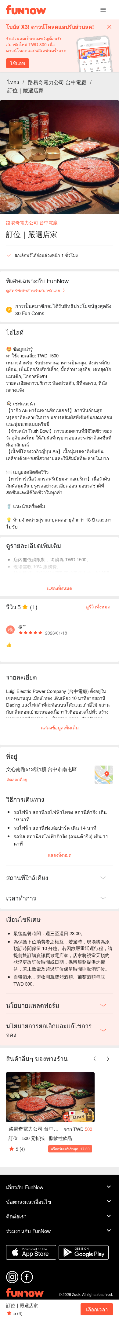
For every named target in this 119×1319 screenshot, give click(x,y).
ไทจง (13, 82)
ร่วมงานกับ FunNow (28, 1231)
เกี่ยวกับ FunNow (24, 1187)
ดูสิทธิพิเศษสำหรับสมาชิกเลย (33, 290)
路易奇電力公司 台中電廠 (57, 82)
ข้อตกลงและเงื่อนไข (28, 1201)
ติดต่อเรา (16, 1216)
